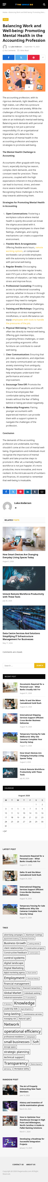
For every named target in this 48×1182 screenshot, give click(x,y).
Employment (14, 977)
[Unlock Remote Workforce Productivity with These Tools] (24, 578)
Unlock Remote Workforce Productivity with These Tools (23, 595)
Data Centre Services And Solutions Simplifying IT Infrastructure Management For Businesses (21, 636)
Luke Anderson (16, 47)
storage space (10, 1047)
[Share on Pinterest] (34, 57)
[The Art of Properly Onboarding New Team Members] (10, 1090)
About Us (30, 1164)
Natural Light (24, 1018)
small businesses (17, 1042)
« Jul (5, 831)
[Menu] (4, 4)
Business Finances (28, 939)
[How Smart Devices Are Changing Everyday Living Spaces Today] (24, 539)
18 (12, 817)
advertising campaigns (13, 935)
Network (11, 1024)
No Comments (10, 50)
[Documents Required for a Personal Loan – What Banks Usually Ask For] (10, 688)
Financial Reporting (12, 988)
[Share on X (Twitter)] (21, 57)
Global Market (12, 993)
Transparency (16, 1063)
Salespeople (31, 1037)
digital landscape (13, 963)
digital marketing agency (14, 972)
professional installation (14, 1036)
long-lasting (12, 1014)
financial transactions (32, 988)
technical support (14, 1057)
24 (6, 821)
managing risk (10, 1018)
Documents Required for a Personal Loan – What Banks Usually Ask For (32, 687)
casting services (34, 944)
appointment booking (11, 939)
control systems (14, 958)
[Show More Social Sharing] (42, 57)
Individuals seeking (32, 993)
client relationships (13, 948)
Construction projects (35, 948)
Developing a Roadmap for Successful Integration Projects (32, 1141)
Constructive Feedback (15, 952)
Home (5, 12)
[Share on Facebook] (9, 57)
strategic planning (16, 1052)
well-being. (7, 1069)
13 (24, 813)
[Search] (44, 4)
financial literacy (33, 979)
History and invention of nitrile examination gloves (32, 1104)
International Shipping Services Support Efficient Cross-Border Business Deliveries (31, 719)
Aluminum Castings (34, 935)
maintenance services (33, 1014)
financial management (16, 983)
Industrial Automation (13, 997)
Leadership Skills (11, 1009)
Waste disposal (36, 1064)
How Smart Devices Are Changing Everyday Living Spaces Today (20, 556)
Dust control (32, 973)
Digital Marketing (13, 968)
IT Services (7, 1004)
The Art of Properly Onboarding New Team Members (30, 1089)
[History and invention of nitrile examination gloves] (10, 1106)
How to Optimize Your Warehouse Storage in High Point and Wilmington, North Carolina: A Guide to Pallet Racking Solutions (32, 1122)
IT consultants (30, 998)
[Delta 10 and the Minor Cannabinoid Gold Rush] (10, 704)
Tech (5, 19)
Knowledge (24, 1003)
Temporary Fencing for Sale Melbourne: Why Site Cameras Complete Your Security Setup (32, 738)
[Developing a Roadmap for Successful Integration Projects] (10, 1142)
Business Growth (15, 943)
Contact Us (18, 1164)
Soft (36, 1042)
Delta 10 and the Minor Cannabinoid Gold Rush (30, 701)
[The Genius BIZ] (24, 4)
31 (6, 826)
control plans (34, 953)
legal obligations (26, 1009)
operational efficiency (22, 1031)
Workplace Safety (21, 1069)
